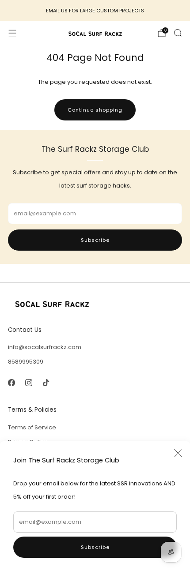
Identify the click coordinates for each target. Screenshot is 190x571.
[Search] (177, 32)
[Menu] (12, 33)
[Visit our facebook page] (11, 382)
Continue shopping (95, 109)
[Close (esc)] (178, 453)
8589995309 (25, 361)
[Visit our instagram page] (28, 382)
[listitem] (95, 10)
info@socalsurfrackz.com (44, 347)
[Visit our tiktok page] (45, 382)
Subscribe (95, 547)
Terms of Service (32, 427)
